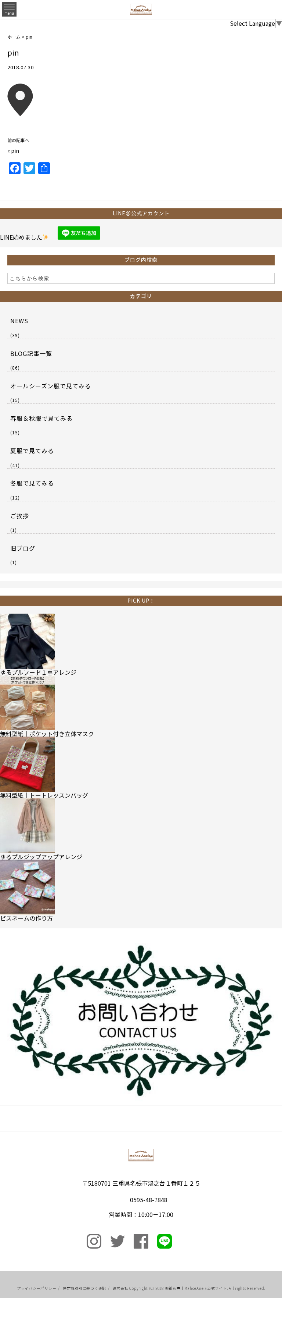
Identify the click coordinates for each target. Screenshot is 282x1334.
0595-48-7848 (148, 1199)
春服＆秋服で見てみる (41, 418)
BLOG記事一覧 (31, 353)
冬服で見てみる (32, 483)
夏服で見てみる (32, 450)
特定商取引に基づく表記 (84, 1288)
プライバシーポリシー (37, 1288)
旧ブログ (22, 548)
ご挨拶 (19, 515)
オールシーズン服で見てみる (50, 385)
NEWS (19, 320)
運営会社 (121, 1288)
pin (15, 150)
